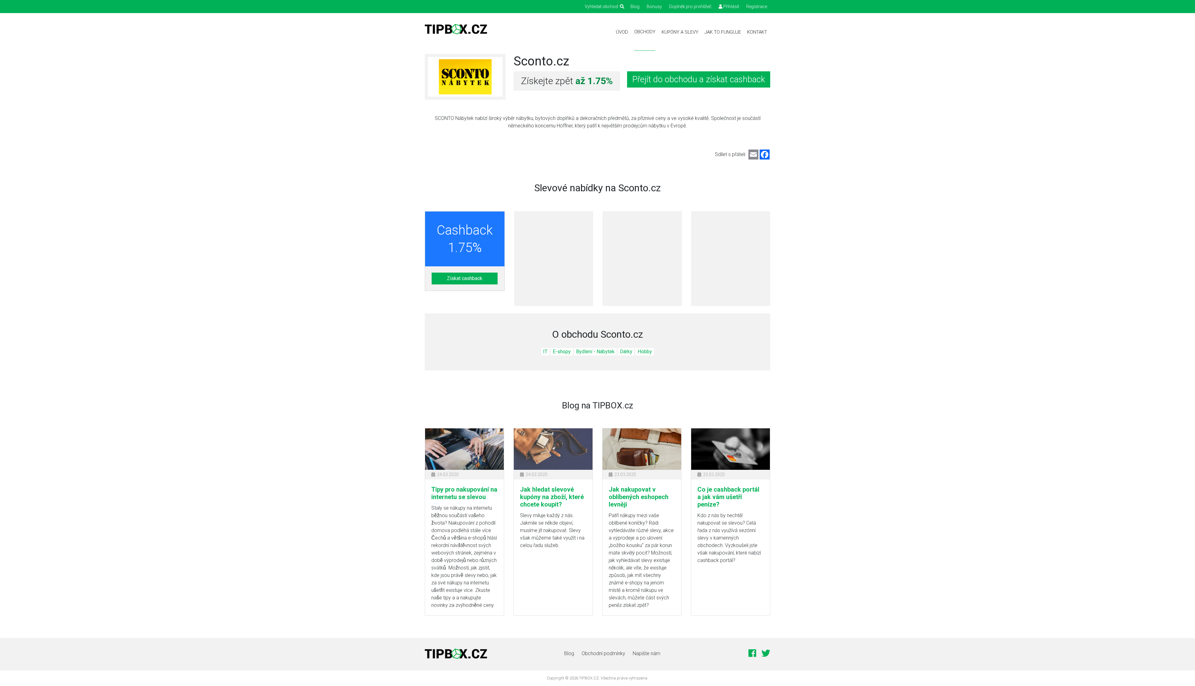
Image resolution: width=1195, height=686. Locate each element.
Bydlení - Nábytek (595, 352)
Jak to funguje (723, 32)
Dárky (626, 352)
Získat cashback (464, 278)
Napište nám (646, 653)
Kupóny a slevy (680, 32)
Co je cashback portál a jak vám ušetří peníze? (728, 497)
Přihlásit (730, 6)
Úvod (622, 32)
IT (545, 352)
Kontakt (757, 32)
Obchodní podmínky (603, 653)
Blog (635, 6)
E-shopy (562, 352)
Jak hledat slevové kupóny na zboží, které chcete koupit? (552, 497)
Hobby (645, 352)
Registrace (756, 6)
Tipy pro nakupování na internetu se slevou (464, 493)
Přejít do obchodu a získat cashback (698, 79)
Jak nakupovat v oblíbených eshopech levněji (638, 497)
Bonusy (654, 6)
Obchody (644, 32)
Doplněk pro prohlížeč (690, 6)
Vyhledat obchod (602, 6)
